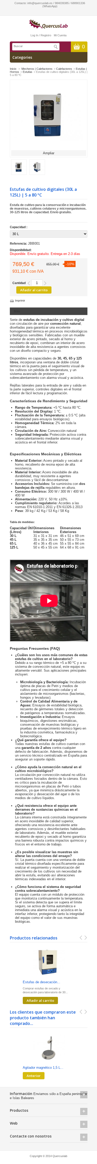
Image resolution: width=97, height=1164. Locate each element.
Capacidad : (19, 227)
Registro (46, 35)
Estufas (27, 71)
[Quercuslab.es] (48, 24)
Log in (34, 35)
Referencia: (19, 243)
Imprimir (20, 300)
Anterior (34, 1075)
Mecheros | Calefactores (37, 68)
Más (17, 311)
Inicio (13, 68)
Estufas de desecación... (41, 982)
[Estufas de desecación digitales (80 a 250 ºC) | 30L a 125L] (48, 962)
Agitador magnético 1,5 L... (43, 1067)
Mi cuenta (60, 35)
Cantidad (19, 283)
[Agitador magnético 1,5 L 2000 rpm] (48, 1048)
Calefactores (64, 68)
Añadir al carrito (40, 1000)
